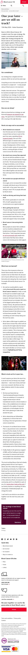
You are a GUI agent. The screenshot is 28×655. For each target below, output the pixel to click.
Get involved (6, 549)
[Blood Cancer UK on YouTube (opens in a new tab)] (11, 539)
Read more (18, 522)
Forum (4, 564)
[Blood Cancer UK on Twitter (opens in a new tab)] (8, 539)
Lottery (5, 567)
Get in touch (4, 584)
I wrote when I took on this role (15, 484)
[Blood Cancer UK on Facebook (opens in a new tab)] (2, 539)
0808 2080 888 (5, 582)
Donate (14, 609)
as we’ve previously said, (10, 235)
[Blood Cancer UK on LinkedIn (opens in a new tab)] (14, 539)
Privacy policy (17, 618)
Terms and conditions (7, 618)
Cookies (3, 620)
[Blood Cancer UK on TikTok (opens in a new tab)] (17, 539)
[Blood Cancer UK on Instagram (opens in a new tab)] (5, 539)
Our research (6, 551)
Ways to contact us (8, 554)
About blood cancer (8, 546)
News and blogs (5, 9)
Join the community (6, 599)
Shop (4, 561)
